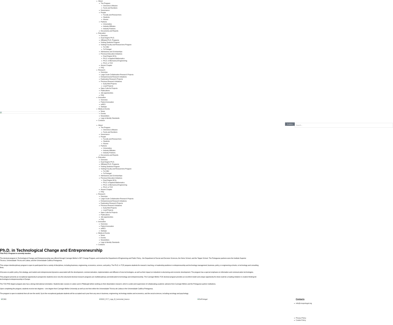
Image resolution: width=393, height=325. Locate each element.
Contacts (101, 120)
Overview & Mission (110, 6)
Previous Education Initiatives (111, 54)
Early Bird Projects (110, 84)
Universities (107, 24)
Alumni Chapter (106, 65)
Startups (104, 107)
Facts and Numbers (110, 8)
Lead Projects (108, 86)
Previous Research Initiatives (111, 81)
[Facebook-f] (298, 311)
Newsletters (105, 116)
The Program (105, 3)
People (103, 12)
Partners (104, 22)
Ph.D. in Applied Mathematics (114, 58)
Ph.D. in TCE (108, 63)
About (100, 1)
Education (102, 33)
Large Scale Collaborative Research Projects (117, 74)
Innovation (102, 97)
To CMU (106, 47)
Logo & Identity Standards (110, 118)
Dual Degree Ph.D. (108, 38)
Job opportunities (107, 93)
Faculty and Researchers (112, 15)
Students (106, 17)
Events (103, 113)
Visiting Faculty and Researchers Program (116, 45)
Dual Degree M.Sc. (110, 56)
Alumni (105, 19)
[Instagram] (303, 311)
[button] (344, 122)
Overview (104, 35)
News (103, 111)
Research (101, 70)
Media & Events (104, 109)
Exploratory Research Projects (112, 79)
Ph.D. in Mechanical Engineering (115, 61)
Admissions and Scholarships (111, 51)
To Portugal (107, 49)
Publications (105, 90)
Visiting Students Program (110, 42)
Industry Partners (109, 29)
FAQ (102, 67)
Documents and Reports (109, 31)
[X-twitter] (309, 311)
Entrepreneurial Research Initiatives (114, 77)
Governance (105, 10)
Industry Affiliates (109, 26)
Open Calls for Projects (109, 88)
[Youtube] (320, 311)
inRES (103, 104)
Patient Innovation (107, 102)
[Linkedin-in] (314, 311)
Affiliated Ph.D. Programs (110, 40)
